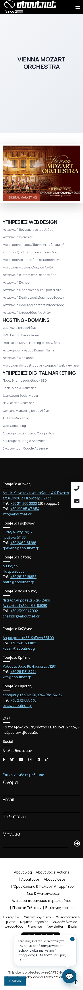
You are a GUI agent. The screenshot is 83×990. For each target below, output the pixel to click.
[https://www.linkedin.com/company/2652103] (38, 759)
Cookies (15, 981)
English (73, 926)
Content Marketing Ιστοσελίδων (26, 410)
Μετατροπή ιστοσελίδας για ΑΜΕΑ (28, 267)
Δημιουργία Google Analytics (24, 441)
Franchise (35, 926)
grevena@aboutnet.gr (21, 548)
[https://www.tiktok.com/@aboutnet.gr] (46, 759)
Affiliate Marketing (16, 418)
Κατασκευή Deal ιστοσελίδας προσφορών (33, 297)
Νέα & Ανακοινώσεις (43, 893)
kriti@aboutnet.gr (17, 676)
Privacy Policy (27, 977)
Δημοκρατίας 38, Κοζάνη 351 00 (28, 637)
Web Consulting (14, 426)
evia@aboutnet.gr (17, 705)
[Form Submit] (77, 843)
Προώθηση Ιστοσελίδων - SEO (25, 380)
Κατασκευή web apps (18, 358)
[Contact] (77, 501)
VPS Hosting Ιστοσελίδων (21, 335)
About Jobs (30, 879)
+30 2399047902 (24, 610)
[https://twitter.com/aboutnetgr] (12, 759)
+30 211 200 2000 (23, 503)
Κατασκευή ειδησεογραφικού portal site (32, 290)
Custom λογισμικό (37, 917)
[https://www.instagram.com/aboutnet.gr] (29, 759)
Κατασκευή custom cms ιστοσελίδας (29, 275)
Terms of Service (55, 977)
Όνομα (10, 782)
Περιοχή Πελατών (26, 907)
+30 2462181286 (23, 542)
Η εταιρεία (11, 917)
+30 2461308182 (23, 643)
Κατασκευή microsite (18, 237)
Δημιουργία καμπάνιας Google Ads (28, 433)
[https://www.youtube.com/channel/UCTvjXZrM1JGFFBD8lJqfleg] (21, 759)
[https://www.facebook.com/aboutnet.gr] (4, 759)
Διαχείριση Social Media (20, 395)
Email (8, 799)
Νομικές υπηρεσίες (34, 922)
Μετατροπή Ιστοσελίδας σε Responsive (32, 260)
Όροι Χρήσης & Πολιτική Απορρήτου (43, 886)
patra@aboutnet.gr (18, 582)
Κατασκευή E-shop (16, 282)
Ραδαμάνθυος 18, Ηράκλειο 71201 (29, 666)
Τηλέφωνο (14, 816)
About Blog (23, 872)
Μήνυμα (11, 833)
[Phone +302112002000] (77, 488)
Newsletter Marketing (19, 403)
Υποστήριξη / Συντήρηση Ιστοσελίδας (30, 252)
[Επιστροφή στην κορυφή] (75, 982)
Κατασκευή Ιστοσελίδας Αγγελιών (27, 312)
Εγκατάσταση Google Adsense (25, 448)
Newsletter (55, 926)
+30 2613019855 (23, 576)
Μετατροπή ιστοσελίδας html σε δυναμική (33, 245)
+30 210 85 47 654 (24, 508)
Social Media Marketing (20, 388)
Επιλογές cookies (60, 907)
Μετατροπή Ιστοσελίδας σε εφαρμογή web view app (41, 365)
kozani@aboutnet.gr (19, 648)
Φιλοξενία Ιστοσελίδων (20, 327)
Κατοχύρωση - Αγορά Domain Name (28, 350)
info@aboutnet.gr (17, 514)
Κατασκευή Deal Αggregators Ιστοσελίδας (33, 305)
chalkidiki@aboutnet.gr (21, 616)
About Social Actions (52, 872)
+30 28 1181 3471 (23, 671)
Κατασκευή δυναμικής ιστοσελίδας (28, 229)
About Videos (55, 879)
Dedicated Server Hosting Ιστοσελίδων (31, 343)
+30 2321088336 (23, 700)
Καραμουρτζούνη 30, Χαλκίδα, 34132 (32, 694)
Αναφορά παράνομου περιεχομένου (41, 900)
